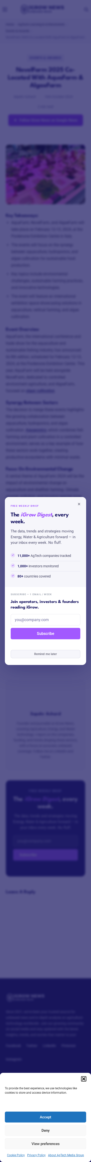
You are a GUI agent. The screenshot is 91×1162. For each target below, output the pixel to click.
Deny (45, 1130)
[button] (83, 1078)
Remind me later (45, 654)
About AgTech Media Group (66, 1155)
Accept (45, 1117)
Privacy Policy (36, 1155)
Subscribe (45, 633)
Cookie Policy (16, 1155)
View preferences (46, 1144)
